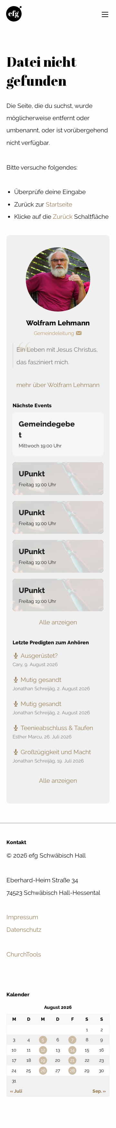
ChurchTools (23, 954)
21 (72, 1060)
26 (43, 1070)
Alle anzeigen (58, 622)
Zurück (62, 216)
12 (43, 1050)
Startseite (59, 204)
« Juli (16, 1091)
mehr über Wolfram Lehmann (58, 384)
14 (72, 1050)
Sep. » (99, 1091)
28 (72, 1070)
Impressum (22, 917)
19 (43, 1060)
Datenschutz (23, 929)
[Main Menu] (105, 14)
